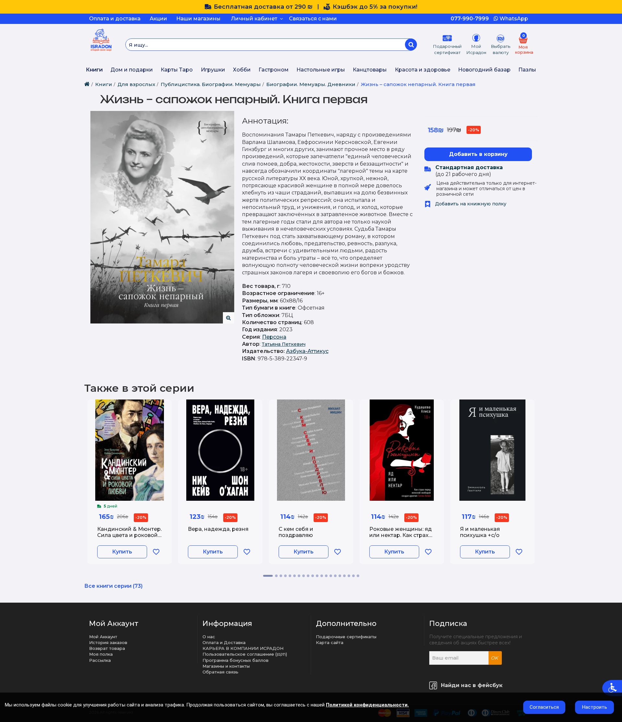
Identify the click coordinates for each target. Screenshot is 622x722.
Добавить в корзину (478, 154)
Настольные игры (320, 70)
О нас (208, 636)
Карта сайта (329, 642)
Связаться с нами (313, 19)
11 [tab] (317, 575)
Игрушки (213, 70)
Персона (274, 337)
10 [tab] (312, 575)
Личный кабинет (255, 19)
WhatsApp (513, 19)
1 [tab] (268, 575)
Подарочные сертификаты (346, 636)
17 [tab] (344, 575)
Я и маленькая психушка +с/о (480, 532)
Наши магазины (198, 19)
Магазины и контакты (226, 666)
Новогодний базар (484, 70)
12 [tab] (321, 575)
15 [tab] (335, 575)
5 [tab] (290, 575)
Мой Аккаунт (103, 636)
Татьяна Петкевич (283, 344)
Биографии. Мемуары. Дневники (310, 84)
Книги (94, 70)
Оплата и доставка (115, 19)
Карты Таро (177, 70)
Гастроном (274, 70)
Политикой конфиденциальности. (367, 705)
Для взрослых (136, 84)
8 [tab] (303, 575)
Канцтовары (370, 70)
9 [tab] (308, 575)
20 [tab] (358, 575)
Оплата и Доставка (224, 642)
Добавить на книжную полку (470, 204)
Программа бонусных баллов (235, 660)
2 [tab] (276, 575)
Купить (122, 552)
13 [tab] (326, 575)
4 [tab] (285, 575)
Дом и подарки (131, 70)
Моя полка (101, 654)
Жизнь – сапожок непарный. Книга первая (418, 84)
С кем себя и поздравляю (296, 532)
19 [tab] (353, 575)
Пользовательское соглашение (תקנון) (244, 654)
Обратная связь (220, 671)
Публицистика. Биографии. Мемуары (211, 84)
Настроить (594, 707)
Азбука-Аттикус (307, 351)
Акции (158, 19)
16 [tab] (340, 575)
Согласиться (544, 707)
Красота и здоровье (422, 70)
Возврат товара (107, 648)
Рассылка (100, 660)
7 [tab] (299, 575)
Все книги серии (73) (113, 586)
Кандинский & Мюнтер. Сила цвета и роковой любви (129, 535)
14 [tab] (330, 575)
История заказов (108, 642)
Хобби (242, 70)
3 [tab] (281, 575)
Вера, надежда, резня (218, 529)
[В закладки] (156, 551)
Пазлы (527, 70)
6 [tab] (294, 575)
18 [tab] (349, 575)
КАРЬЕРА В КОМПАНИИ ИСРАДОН (242, 648)
